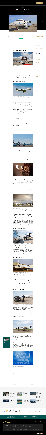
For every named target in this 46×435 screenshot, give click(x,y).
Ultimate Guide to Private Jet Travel (28, 426)
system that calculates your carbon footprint (23, 375)
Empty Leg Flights (22, 426)
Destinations (20, 429)
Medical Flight (18, 426)
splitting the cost (28, 71)
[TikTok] (42, 421)
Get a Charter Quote (38, 45)
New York (37, 70)
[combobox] (11, 36)
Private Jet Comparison (25, 429)
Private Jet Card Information (39, 49)
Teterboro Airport (38, 81)
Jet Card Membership (15, 425)
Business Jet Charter (25, 425)
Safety (31, 429)
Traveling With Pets (39, 425)
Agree (41, 433)
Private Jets (17, 429)
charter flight (25, 215)
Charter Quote (35, 417)
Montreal (37, 76)
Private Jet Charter (20, 425)
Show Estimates (40, 36)
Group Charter (29, 425)
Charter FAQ (37, 51)
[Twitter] (42, 20)
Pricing (33, 429)
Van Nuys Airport (38, 88)
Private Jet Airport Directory (39, 48)
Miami (36, 73)
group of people (18, 72)
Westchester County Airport (39, 86)
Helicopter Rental (34, 425)
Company (14, 429)
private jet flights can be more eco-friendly (23, 381)
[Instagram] (42, 21)
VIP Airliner (14, 426)
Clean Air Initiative (37, 429)
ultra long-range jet (22, 75)
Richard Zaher (15, 384)
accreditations (26, 129)
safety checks (17, 105)
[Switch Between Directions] (14, 36)
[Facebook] (42, 18)
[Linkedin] (42, 23)
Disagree (37, 433)
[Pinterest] (42, 24)
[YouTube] (40, 421)
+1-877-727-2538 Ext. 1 (25, 417)
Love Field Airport (38, 85)
